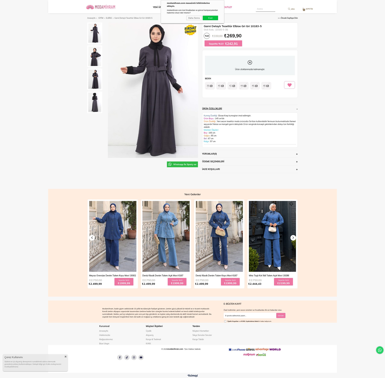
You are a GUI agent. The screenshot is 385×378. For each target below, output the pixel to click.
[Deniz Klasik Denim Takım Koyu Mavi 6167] (166, 236)
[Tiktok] (126, 357)
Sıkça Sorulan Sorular (202, 335)
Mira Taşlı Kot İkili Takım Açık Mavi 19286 (216, 275)
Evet (210, 18)
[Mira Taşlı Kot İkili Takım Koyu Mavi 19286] (272, 236)
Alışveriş (149, 335)
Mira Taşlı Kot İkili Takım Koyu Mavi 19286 (269, 275)
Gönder (281, 315)
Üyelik (148, 330)
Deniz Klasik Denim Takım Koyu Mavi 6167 (163, 275)
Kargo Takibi (198, 339)
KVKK (148, 343)
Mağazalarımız (106, 339)
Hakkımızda (104, 335)
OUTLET (228, 7)
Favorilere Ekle (131, 204)
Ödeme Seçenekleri (213, 161)
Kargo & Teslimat (153, 339)
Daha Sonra (194, 18)
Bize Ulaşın (104, 343)
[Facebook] (119, 357)
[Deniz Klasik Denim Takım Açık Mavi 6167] (112, 236)
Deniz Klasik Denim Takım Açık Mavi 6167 (109, 275)
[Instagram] (134, 357)
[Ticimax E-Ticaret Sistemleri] (192, 375)
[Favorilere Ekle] (289, 85)
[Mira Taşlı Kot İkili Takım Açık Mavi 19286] (219, 236)
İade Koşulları (211, 169)
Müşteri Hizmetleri (200, 330)
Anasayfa (103, 330)
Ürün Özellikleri (212, 108)
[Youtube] (141, 357)
